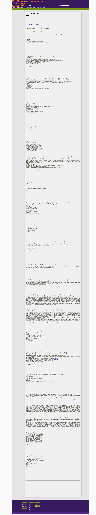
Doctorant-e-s (34, 7)
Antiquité (29, 507)
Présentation (14, 7)
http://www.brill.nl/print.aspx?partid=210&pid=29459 (32, 478)
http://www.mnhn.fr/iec (55, 359)
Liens (38, 7)
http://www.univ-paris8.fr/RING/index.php (33, 24)
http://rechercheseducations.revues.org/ (30, 428)
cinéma (29, 505)
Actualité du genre (29, 7)
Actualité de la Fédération (20, 7)
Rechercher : (60, 5)
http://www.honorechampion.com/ (30, 413)
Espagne (29, 504)
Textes (40, 7)
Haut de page (28, 494)
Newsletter (44, 7)
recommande (30, 506)
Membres (25, 7)
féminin (29, 509)
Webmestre (36, 504)
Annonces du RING (18, 10)
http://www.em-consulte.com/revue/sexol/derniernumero (32, 392)
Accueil (13, 10)
